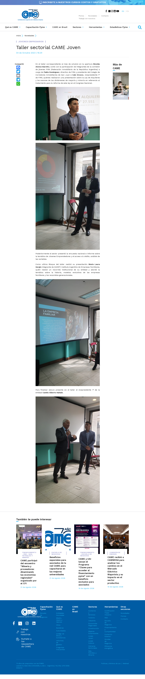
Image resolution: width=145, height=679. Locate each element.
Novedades (92, 16)
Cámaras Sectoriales (92, 647)
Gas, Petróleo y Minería (92, 653)
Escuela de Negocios (43, 615)
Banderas (60, 628)
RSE (106, 618)
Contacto (105, 16)
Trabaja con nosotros (25, 632)
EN (127, 11)
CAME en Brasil (60, 27)
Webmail (126, 663)
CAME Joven (90, 637)
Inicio (18, 36)
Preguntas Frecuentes (60, 648)
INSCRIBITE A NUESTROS (74, 2)
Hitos (58, 625)
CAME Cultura (91, 642)
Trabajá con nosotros (87, 18)
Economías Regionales (92, 624)
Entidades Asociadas (60, 614)
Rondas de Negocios (108, 641)
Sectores (77, 27)
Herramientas (95, 27)
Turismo (91, 618)
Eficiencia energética (109, 647)
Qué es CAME (11, 27)
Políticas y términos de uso (111, 663)
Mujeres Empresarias (92, 632)
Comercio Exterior (108, 635)
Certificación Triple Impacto (109, 613)
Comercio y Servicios (92, 613)
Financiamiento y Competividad (109, 629)
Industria (91, 621)
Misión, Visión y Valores (59, 620)
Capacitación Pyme (35, 27)
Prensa (81, 16)
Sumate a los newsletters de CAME (27, 643)
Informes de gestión (60, 643)
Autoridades (60, 631)
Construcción (92, 628)
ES (123, 11)
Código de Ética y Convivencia (60, 636)
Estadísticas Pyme (119, 27)
